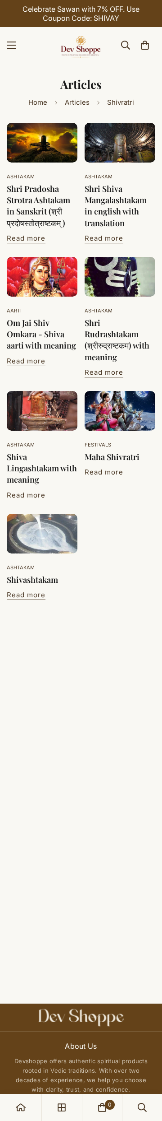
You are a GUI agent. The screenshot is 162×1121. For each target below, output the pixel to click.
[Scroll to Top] (146, 1073)
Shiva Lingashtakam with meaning (42, 468)
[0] (145, 45)
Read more (26, 238)
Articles (77, 102)
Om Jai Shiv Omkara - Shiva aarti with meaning (41, 334)
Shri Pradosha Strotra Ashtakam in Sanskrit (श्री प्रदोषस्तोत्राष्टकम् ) (38, 205)
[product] (20, 1107)
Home (37, 102)
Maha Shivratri (112, 456)
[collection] (61, 1107)
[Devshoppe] (81, 45)
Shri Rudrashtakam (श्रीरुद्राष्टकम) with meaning (117, 340)
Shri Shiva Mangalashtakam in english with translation (116, 205)
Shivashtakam (32, 579)
